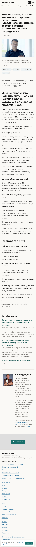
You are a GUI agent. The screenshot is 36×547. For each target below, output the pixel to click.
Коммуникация (26, 69)
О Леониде (6, 482)
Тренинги (6, 73)
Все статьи (18, 442)
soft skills (16, 69)
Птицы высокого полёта (10, 467)
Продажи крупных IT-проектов (13, 478)
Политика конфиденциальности (13, 537)
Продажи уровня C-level (10, 473)
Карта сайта (6, 540)
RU (29, 2)
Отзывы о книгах (8, 509)
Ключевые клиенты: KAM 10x (12, 475)
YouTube (18, 424)
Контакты (5, 530)
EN (33, 2)
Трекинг (5, 496)
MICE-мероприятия (9, 515)
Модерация (6, 499)
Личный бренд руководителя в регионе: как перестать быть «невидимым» (15, 342)
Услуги (4, 6)
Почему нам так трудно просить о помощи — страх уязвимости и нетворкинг (17, 322)
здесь (28, 426)
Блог (27, 6)
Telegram (18, 422)
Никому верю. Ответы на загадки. (16, 360)
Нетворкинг (11, 6)
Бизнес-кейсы (7, 512)
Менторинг (6, 494)
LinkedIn (25, 422)
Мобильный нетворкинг (11, 470)
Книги (4, 506)
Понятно (29, 543)
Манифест (5, 533)
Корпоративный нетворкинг (12, 464)
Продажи (20, 6)
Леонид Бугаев (8, 2)
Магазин (5, 518)
